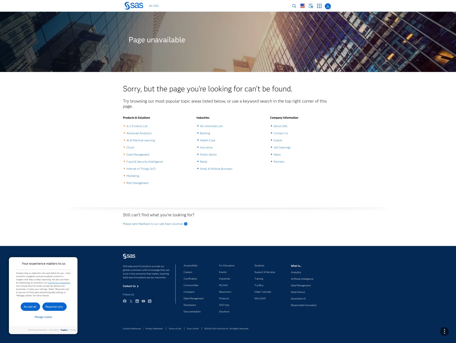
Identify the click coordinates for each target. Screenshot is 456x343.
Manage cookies (43, 317)
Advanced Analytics (139, 133)
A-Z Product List (137, 126)
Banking (205, 133)
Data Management (137, 154)
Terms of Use (175, 328)
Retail (203, 161)
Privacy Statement (154, 328)
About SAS (280, 126)
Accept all (30, 306)
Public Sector (208, 154)
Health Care (207, 140)
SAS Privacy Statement (59, 282)
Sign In (328, 6)
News (277, 154)
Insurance (206, 147)
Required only (54, 306)
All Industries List (211, 126)
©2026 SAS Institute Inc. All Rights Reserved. (226, 328)
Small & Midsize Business (216, 168)
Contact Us (311, 6)
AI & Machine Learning (140, 140)
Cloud (130, 147)
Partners (279, 161)
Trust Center (193, 328)
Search (294, 6)
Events (278, 140)
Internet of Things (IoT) (141, 168)
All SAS (154, 5)
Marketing (132, 176)
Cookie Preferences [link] (132, 328)
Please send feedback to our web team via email (153, 224)
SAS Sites (319, 6)
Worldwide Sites (302, 6)
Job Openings (282, 147)
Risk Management (137, 183)
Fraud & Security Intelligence (144, 161)
